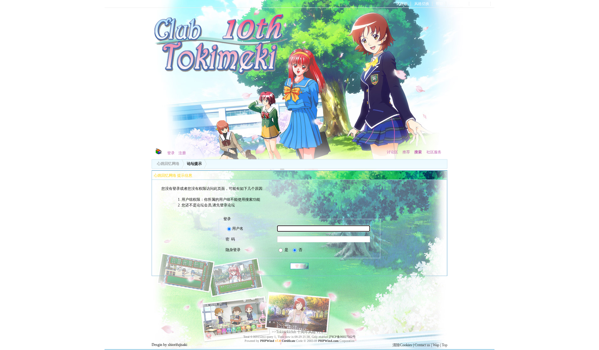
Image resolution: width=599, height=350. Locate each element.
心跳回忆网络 (168, 163)
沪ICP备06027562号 (342, 336)
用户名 (237, 228)
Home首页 (458, 4)
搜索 (418, 152)
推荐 (406, 152)
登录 (171, 153)
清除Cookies (402, 345)
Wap (436, 345)
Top (444, 345)
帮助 (439, 4)
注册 (182, 153)
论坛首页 (480, 4)
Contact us (422, 345)
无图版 (402, 4)
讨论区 (392, 152)
